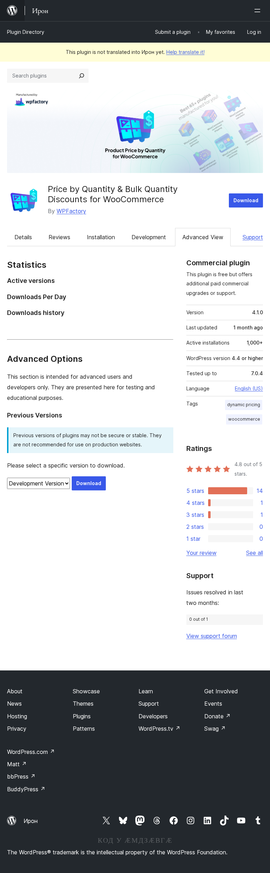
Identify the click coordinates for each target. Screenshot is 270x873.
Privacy (16, 728)
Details (23, 237)
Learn (146, 691)
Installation (101, 237)
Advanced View (202, 237)
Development (148, 237)
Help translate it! (185, 52)
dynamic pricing (243, 404)
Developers (153, 716)
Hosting (17, 716)
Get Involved (221, 691)
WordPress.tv (159, 728)
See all (254, 552)
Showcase (86, 691)
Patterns (84, 728)
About (14, 691)
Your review (201, 552)
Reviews (59, 237)
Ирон (31, 820)
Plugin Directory (25, 32)
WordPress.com (31, 751)
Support (253, 237)
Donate (217, 716)
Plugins (82, 716)
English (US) (249, 388)
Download (245, 200)
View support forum (211, 635)
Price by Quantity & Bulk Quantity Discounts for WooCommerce (113, 194)
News (14, 703)
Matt (17, 764)
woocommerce (244, 419)
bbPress (21, 776)
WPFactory (71, 211)
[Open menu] (259, 10)
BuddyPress (26, 789)
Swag (215, 728)
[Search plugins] (82, 76)
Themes (83, 703)
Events (213, 703)
